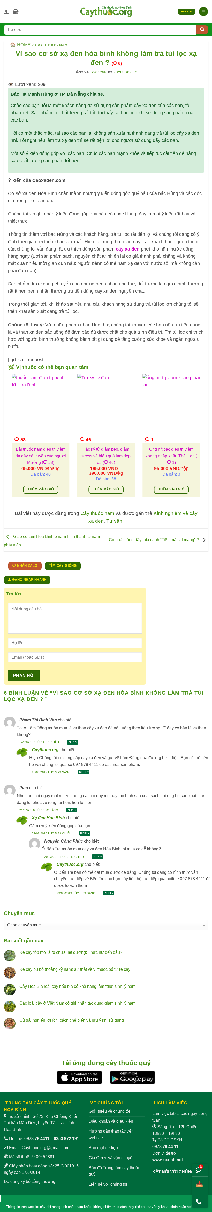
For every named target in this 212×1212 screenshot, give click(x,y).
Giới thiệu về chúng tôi (109, 1111)
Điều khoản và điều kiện (111, 1121)
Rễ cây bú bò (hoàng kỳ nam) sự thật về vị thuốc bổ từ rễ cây (74, 969)
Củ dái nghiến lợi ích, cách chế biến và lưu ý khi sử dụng (71, 1020)
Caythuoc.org (45, 750)
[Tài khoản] (6, 11)
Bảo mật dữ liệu (103, 1147)
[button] (16, 11)
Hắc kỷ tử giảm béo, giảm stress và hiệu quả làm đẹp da (106, 456)
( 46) (109, 462)
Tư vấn (114, 521)
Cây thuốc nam (51, 45)
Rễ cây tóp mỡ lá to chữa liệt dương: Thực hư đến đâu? (70, 952)
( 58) (48, 462)
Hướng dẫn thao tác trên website (111, 1134)
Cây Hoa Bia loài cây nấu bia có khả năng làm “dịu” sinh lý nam (77, 986)
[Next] (201, 439)
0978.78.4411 (36, 1138)
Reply (72, 742)
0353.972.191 (66, 1138)
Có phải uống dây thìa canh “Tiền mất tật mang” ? (154, 540)
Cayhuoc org (125, 72)
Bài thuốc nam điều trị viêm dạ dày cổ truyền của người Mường (41, 456)
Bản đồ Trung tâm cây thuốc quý (114, 1171)
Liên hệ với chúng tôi (108, 1184)
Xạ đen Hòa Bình (48, 817)
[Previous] (11, 439)
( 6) (117, 63)
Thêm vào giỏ (40, 489)
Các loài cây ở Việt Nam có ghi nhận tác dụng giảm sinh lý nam (77, 1003)
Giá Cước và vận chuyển (112, 1158)
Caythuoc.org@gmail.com (45, 1147)
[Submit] (202, 29)
